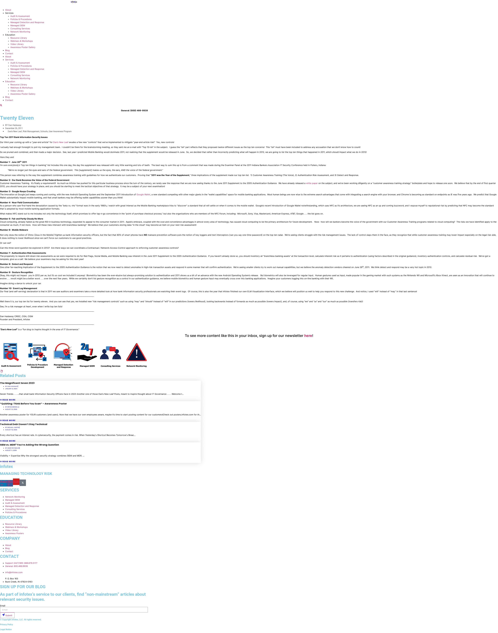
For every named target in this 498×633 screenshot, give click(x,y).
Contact (9, 53)
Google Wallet (143, 194)
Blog (7, 50)
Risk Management (31, 131)
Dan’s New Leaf (60, 142)
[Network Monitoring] (1, 371)
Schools (44, 131)
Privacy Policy (6, 624)
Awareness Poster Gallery (22, 47)
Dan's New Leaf (15, 131)
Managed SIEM (17, 25)
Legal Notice (6, 629)
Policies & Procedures (21, 19)
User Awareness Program (60, 131)
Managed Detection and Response (27, 22)
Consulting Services (20, 28)
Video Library (17, 44)
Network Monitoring (20, 31)
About (8, 10)
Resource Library (18, 38)
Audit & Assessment (20, 16)
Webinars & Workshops (21, 41)
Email (2, 606)
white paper (312, 183)
